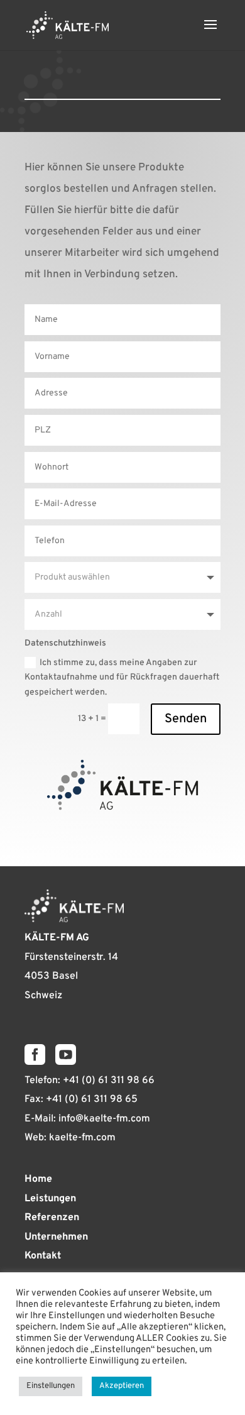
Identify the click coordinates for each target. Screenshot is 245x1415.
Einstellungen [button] (50, 1386)
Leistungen (50, 1198)
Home (38, 1179)
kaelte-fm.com (82, 1137)
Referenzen (51, 1217)
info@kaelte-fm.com (104, 1119)
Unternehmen (56, 1237)
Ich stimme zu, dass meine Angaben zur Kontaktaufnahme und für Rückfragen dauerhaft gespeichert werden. (121, 678)
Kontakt (42, 1256)
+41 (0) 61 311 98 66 (109, 1080)
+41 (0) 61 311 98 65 (92, 1099)
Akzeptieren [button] (121, 1386)
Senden (186, 719)
